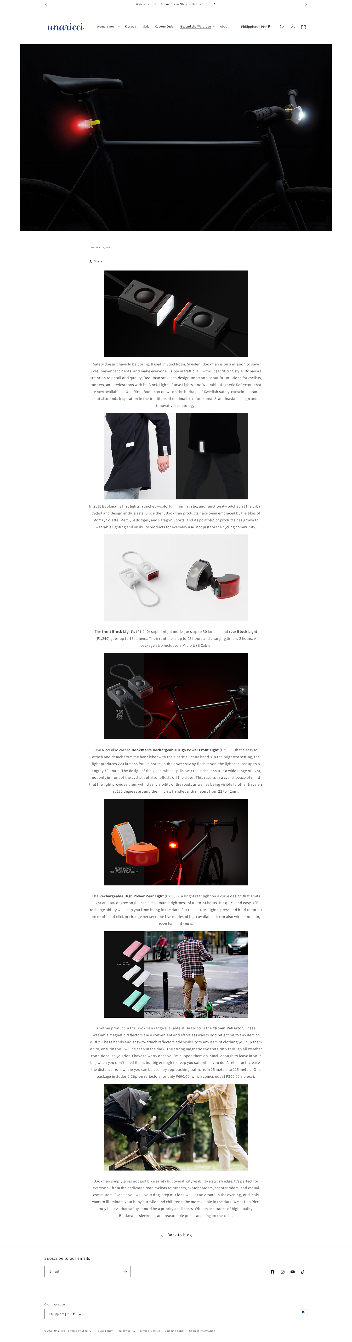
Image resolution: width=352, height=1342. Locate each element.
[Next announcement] (306, 4)
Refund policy (104, 1331)
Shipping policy (175, 1331)
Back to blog (179, 1234)
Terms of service (150, 1331)
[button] (108, 27)
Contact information (202, 1331)
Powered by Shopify (79, 1331)
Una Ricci (60, 1331)
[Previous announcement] (46, 4)
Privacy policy (126, 1331)
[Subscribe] (125, 1271)
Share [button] (98, 261)
